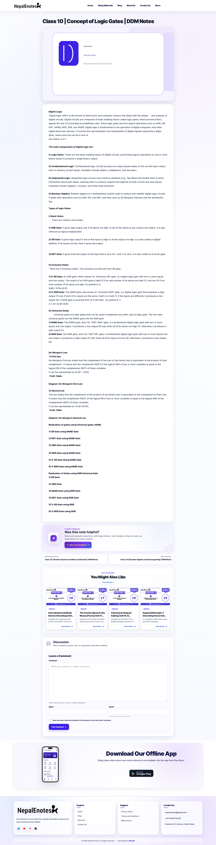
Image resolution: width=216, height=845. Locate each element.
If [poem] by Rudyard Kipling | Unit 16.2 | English (121, 614)
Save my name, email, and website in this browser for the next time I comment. (82, 720)
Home (80, 812)
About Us (81, 820)
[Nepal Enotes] (27, 5)
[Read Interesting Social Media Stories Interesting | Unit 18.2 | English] (61, 597)
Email (112, 707)
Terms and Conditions (130, 816)
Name (52, 707)
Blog (79, 816)
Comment (53, 660)
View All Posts (108, 582)
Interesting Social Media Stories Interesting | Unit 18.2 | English (60, 614)
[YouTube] (24, 828)
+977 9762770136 (173, 818)
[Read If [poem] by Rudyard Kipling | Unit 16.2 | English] (123, 597)
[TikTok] (35, 828)
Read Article (67, 626)
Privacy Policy (127, 812)
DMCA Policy (126, 821)
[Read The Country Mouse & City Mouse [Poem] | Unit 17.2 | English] (92, 597)
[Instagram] (30, 828)
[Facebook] (18, 828)
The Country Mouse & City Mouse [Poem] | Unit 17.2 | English (92, 614)
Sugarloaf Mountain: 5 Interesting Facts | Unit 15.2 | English (153, 614)
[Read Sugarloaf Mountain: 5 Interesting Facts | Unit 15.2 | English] (155, 597)
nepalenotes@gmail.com (176, 812)
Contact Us (82, 825)
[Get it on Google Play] (141, 773)
